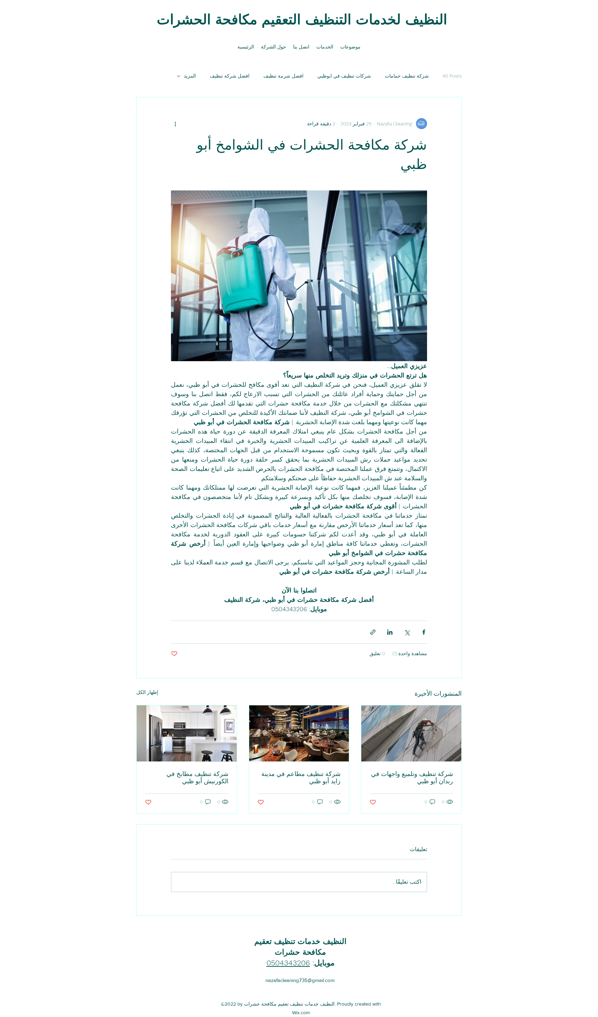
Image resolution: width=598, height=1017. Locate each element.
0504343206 (288, 962)
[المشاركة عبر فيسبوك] (423, 632)
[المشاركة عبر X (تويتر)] (407, 632)
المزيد (190, 76)
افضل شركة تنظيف (230, 76)
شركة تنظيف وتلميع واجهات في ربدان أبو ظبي (412, 777)
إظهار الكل (147, 692)
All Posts (452, 76)
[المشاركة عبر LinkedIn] (390, 632)
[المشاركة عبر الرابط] (373, 632)
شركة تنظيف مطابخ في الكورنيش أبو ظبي (197, 777)
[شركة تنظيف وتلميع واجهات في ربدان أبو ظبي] (411, 733)
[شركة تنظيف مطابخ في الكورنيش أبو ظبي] (187, 733)
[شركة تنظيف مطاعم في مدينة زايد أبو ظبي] (299, 733)
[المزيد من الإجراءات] (175, 123)
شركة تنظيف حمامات (407, 76)
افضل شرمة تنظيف (283, 76)
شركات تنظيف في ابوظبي (344, 76)
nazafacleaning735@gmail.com (300, 980)
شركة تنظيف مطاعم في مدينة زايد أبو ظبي (301, 777)
